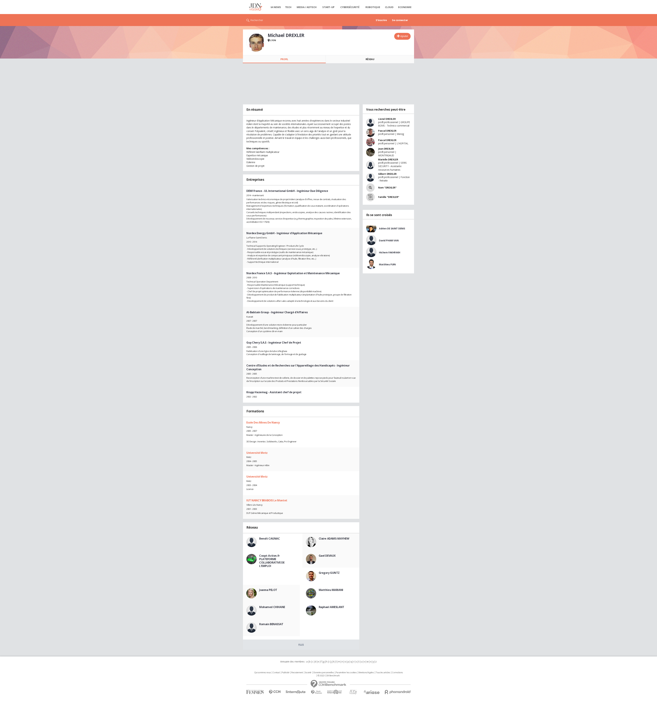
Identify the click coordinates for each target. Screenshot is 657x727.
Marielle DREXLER (388, 159)
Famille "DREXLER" (388, 197)
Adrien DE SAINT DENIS (392, 228)
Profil (284, 59)
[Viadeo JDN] (353, 692)
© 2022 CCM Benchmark (329, 675)
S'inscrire (381, 20)
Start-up (328, 7)
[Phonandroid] (398, 692)
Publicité (285, 672)
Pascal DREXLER (387, 130)
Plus (301, 644)
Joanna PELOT (268, 590)
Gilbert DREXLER (387, 173)
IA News (276, 7)
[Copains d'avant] (334, 692)
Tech (288, 7)
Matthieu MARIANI (331, 590)
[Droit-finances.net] (316, 692)
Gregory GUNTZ (329, 573)
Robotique (372, 7)
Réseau (370, 59)
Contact (276, 672)
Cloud (389, 7)
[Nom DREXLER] (370, 187)
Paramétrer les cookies (346, 672)
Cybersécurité (349, 7)
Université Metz (257, 453)
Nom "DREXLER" (387, 187)
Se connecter (400, 20)
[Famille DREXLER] (370, 197)
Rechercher (256, 20)
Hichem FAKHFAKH (389, 252)
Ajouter (404, 36)
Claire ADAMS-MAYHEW (334, 538)
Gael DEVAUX (327, 556)
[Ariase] (371, 692)
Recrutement (297, 672)
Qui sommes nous (262, 672)
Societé (308, 672)
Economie (404, 7)
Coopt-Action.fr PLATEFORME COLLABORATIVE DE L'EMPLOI (271, 561)
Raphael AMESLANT (331, 607)
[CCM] (275, 692)
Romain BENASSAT (271, 624)
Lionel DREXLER (387, 119)
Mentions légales (366, 672)
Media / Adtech (307, 7)
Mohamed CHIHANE (272, 607)
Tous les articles (383, 672)
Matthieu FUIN (387, 264)
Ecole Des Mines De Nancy (263, 422)
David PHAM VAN (388, 240)
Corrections (397, 672)
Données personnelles (323, 672)
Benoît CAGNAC (269, 538)
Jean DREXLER (386, 148)
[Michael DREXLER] (255, 42)
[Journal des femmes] (255, 692)
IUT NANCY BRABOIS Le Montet (266, 500)
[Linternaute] (296, 692)
